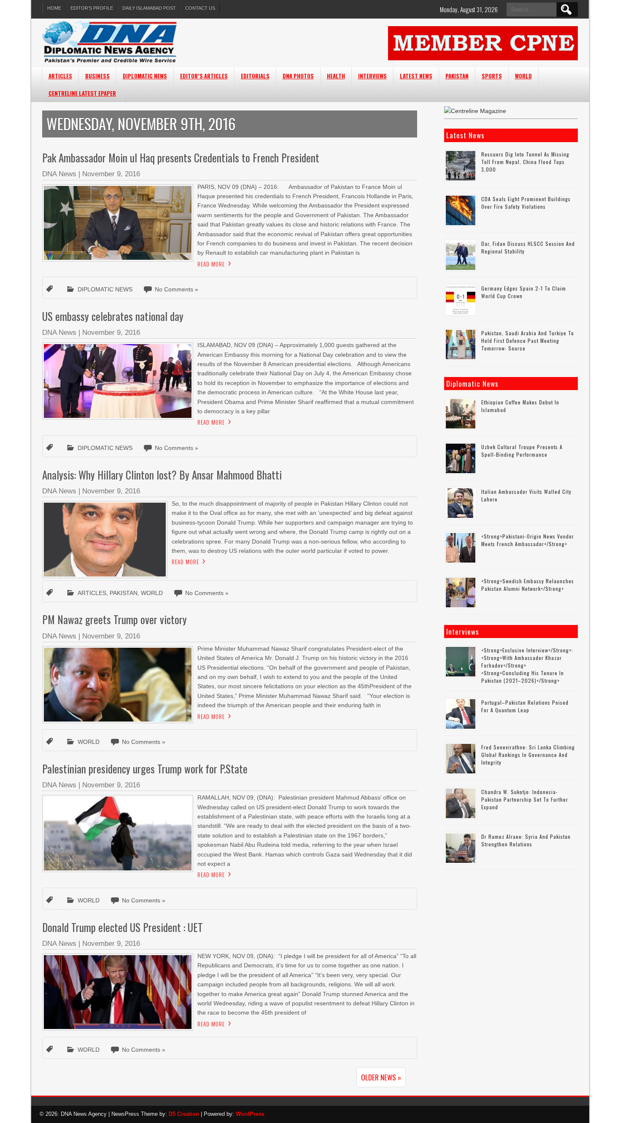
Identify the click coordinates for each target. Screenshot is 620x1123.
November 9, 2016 (111, 174)
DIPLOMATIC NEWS (145, 76)
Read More (211, 264)
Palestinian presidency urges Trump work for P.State (145, 768)
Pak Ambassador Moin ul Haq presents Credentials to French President (180, 157)
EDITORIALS (255, 76)
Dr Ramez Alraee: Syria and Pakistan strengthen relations (526, 840)
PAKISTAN (457, 76)
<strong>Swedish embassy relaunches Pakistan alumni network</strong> (527, 584)
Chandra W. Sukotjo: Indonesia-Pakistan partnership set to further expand (524, 799)
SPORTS (492, 76)
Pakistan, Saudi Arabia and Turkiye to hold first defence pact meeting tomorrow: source (527, 340)
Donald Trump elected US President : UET (122, 927)
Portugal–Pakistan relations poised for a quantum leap (525, 706)
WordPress (250, 1114)
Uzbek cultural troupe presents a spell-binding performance (522, 450)
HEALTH (336, 76)
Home (54, 8)
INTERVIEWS (372, 76)
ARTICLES (60, 76)
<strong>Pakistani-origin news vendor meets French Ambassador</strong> (527, 540)
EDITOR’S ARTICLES (204, 76)
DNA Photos (298, 76)
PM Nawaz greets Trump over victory (114, 619)
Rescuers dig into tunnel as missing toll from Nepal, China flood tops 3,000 (525, 162)
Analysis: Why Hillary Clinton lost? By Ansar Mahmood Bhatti (162, 474)
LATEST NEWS (416, 76)
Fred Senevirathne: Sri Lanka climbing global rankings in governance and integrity (528, 754)
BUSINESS (97, 76)
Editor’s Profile (91, 8)
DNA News (59, 174)
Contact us (200, 8)
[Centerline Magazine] (475, 111)
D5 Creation (184, 1114)
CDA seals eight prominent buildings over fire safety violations (526, 202)
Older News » (381, 1077)
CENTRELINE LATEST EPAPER (82, 93)
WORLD (523, 76)
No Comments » (176, 289)
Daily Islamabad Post (149, 8)
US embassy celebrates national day (112, 316)
